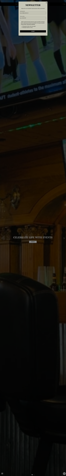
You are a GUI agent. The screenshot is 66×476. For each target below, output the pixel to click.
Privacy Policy (23, 24)
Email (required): (22, 11)
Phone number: (22, 16)
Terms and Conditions (31, 24)
